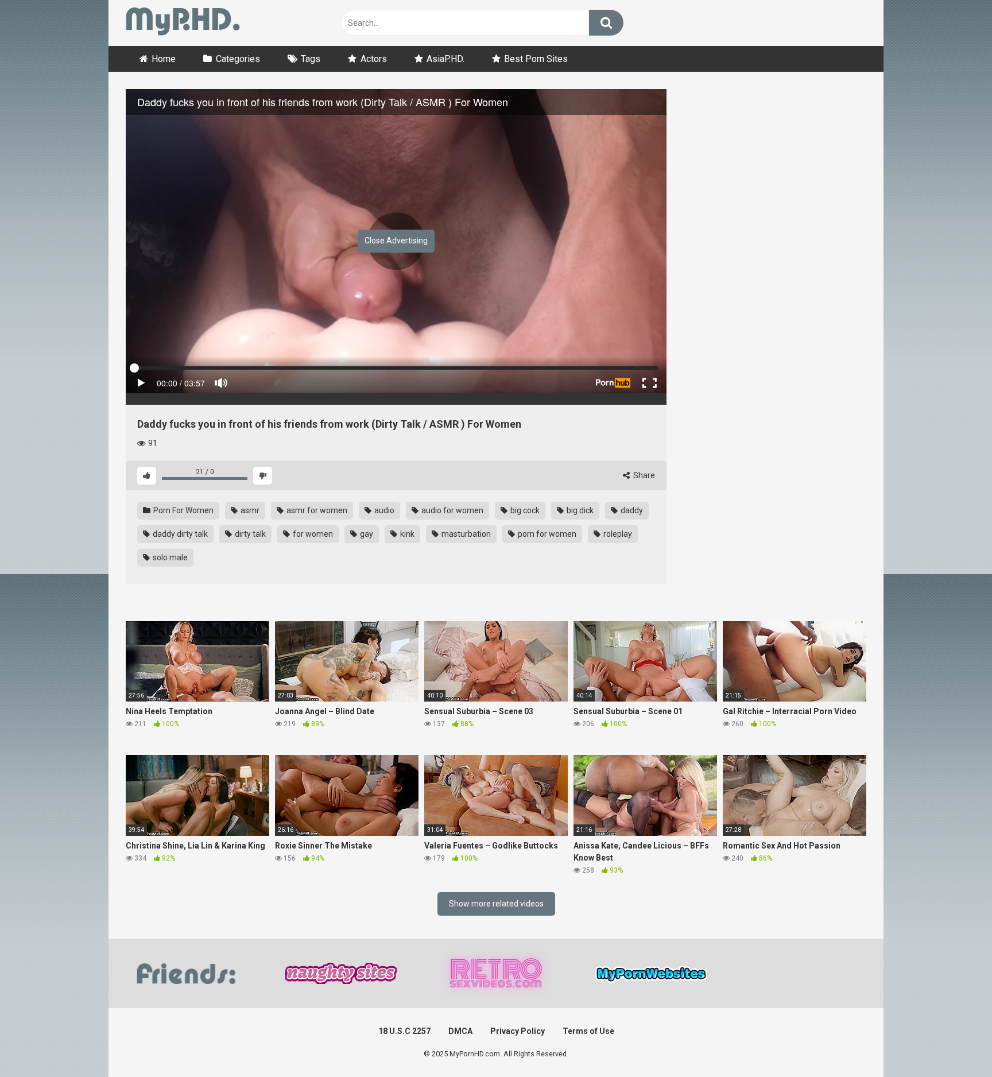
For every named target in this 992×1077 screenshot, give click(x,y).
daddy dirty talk (179, 533)
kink (406, 533)
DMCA (460, 1031)
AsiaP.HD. (445, 58)
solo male (169, 557)
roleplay (617, 533)
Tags (310, 58)
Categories (238, 58)
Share (643, 475)
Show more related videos (496, 903)
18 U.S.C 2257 (404, 1031)
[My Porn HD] (183, 23)
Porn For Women (183, 510)
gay (365, 533)
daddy (631, 510)
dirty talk (249, 533)
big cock (524, 510)
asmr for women (316, 510)
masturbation (465, 533)
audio (383, 510)
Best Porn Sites (536, 58)
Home (164, 58)
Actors (374, 58)
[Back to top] (953, 1042)
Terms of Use (588, 1031)
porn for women (546, 533)
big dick (579, 510)
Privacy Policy (517, 1031)
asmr (249, 510)
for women (312, 533)
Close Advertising (396, 240)
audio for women (451, 510)
